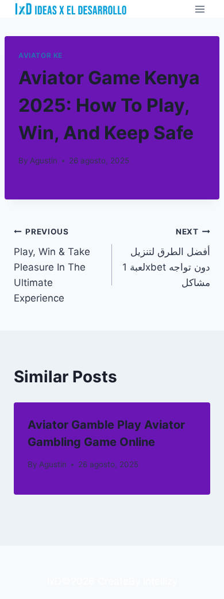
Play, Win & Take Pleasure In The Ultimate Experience (52, 265)
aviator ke (40, 55)
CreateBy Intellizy (137, 581)
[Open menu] (199, 9)
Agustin (43, 160)
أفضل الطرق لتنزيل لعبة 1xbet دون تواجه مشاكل (166, 257)
